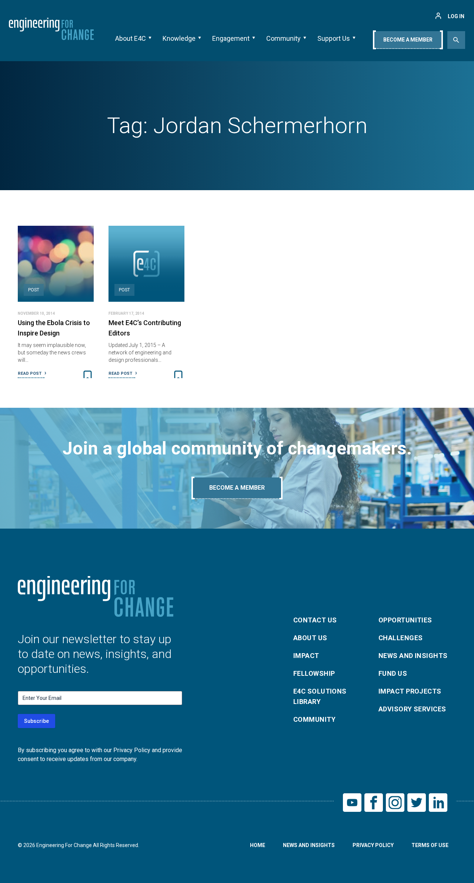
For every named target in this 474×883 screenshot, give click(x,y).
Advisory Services (412, 709)
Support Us (333, 38)
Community (283, 38)
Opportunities (405, 620)
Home (257, 845)
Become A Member (408, 40)
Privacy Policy (373, 845)
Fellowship (314, 673)
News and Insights (413, 655)
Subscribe (36, 721)
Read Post (30, 373)
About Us (310, 638)
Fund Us (392, 673)
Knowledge (179, 38)
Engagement (231, 38)
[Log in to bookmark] (87, 376)
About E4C (130, 38)
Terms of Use (429, 845)
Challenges (400, 638)
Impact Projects (409, 691)
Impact (306, 655)
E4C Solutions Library (320, 696)
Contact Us (315, 620)
